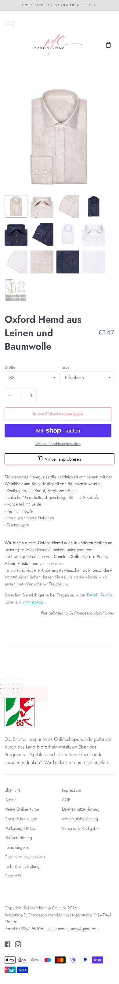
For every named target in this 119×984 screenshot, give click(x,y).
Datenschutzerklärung (80, 809)
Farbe (64, 367)
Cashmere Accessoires (25, 857)
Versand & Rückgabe (80, 828)
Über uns (12, 790)
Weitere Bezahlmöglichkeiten (58, 444)
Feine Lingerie (17, 847)
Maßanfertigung (18, 838)
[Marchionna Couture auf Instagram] (18, 944)
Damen (10, 799)
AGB (66, 799)
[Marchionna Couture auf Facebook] (8, 944)
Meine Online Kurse (22, 809)
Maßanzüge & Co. (20, 828)
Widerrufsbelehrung (80, 819)
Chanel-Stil (14, 876)
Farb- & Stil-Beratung (22, 866)
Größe (10, 367)
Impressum (71, 790)
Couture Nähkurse (21, 819)
